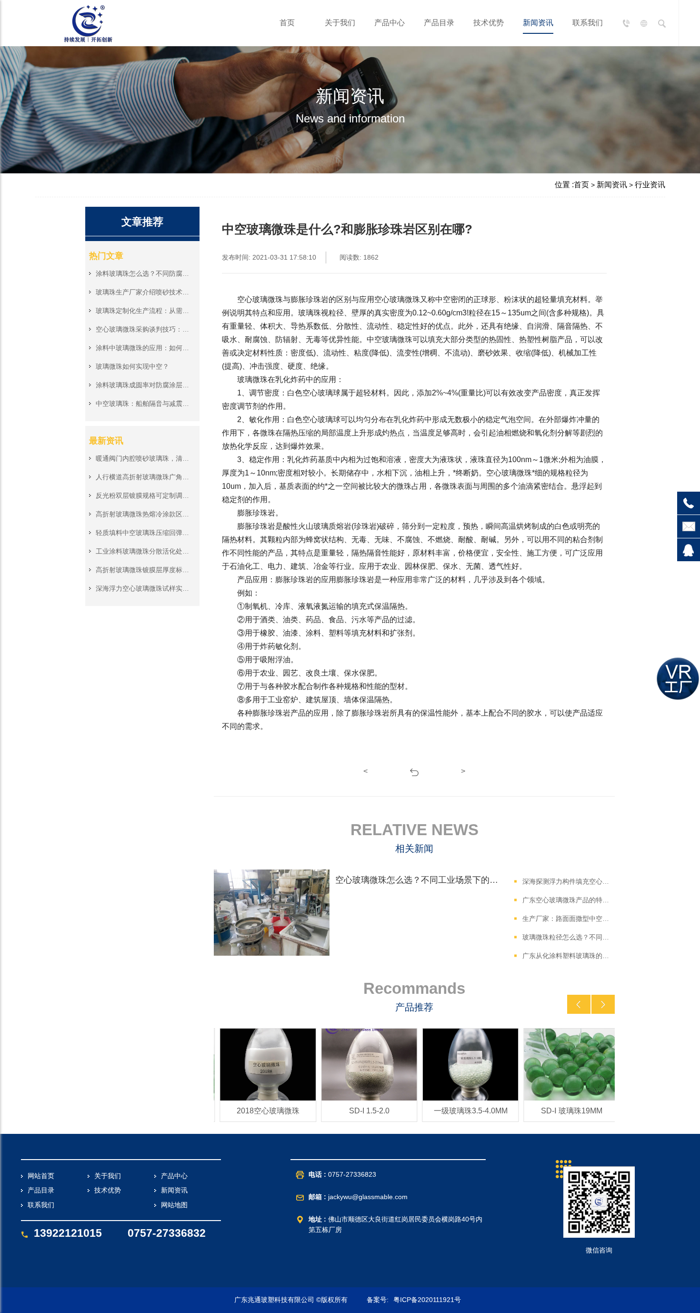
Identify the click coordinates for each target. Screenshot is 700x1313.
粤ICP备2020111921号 (427, 1299)
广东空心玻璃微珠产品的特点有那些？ (567, 900)
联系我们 (587, 23)
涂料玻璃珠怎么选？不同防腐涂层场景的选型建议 (144, 273)
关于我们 (340, 23)
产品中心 (389, 23)
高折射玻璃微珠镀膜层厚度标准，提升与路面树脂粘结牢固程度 (144, 570)
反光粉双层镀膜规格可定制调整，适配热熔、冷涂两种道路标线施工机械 (144, 495)
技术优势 (488, 23)
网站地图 (174, 1205)
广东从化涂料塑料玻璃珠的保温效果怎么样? (567, 956)
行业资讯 (650, 185)
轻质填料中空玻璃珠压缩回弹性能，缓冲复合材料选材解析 (144, 532)
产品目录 (439, 23)
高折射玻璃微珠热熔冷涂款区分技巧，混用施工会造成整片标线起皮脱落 (144, 514)
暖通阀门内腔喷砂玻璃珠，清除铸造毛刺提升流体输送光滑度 (144, 458)
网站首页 (41, 1176)
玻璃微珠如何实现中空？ (132, 366)
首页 (287, 23)
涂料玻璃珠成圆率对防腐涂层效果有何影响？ (144, 385)
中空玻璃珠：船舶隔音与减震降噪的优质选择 (144, 403)
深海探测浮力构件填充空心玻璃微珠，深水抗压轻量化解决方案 (567, 881)
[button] (578, 1004)
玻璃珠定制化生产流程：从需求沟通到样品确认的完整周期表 (144, 310)
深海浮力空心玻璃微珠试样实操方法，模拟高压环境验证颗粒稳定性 (144, 588)
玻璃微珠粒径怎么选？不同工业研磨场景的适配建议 (567, 937)
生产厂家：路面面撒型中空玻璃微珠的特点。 (567, 918)
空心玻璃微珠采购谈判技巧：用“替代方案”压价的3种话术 (144, 329)
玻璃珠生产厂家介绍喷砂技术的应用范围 (144, 292)
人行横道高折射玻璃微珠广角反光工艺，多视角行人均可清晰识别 (144, 477)
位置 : (564, 185)
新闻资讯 (538, 23)
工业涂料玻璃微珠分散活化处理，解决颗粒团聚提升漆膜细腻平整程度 (144, 551)
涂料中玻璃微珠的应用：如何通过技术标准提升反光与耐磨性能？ (144, 348)
